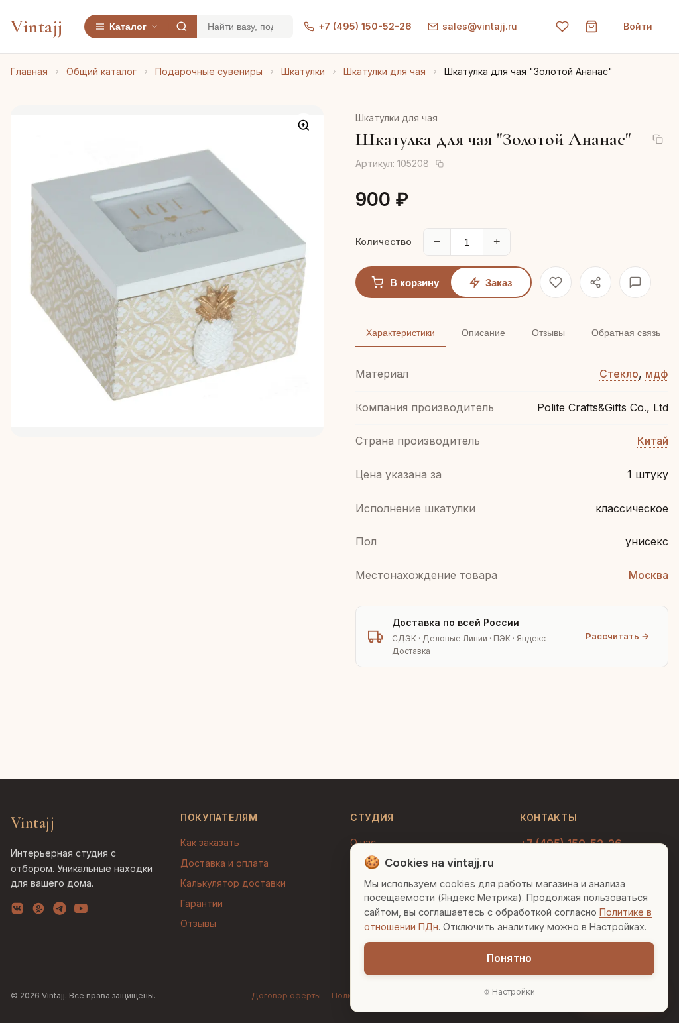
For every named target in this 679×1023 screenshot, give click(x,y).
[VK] (17, 911)
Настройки (513, 991)
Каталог (128, 26)
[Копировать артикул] (440, 164)
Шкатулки (303, 71)
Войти (637, 26)
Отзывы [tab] (548, 332)
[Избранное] (562, 26)
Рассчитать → (617, 636)
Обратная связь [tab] (625, 332)
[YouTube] (81, 911)
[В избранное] (556, 282)
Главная (29, 71)
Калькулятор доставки (233, 882)
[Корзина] (591, 26)
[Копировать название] (657, 139)
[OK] (38, 911)
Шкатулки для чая (384, 71)
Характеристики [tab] (400, 332)
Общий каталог (101, 71)
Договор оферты (286, 995)
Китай (652, 440)
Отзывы (198, 923)
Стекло (619, 373)
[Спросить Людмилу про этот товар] (635, 282)
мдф (656, 373)
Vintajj (37, 26)
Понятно (509, 958)
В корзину (414, 282)
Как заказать (209, 842)
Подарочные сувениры (209, 71)
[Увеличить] (304, 125)
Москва (648, 575)
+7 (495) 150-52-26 (365, 26)
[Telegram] (59, 911)
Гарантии (201, 903)
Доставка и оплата (224, 863)
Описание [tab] (483, 332)
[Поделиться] (595, 282)
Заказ (498, 282)
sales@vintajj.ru (479, 26)
